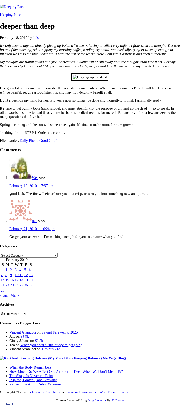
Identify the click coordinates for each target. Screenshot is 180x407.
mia (34, 221)
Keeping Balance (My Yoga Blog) (100, 358)
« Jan (4, 295)
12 (26, 275)
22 (7, 285)
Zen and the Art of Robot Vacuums (35, 384)
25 (21, 285)
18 (21, 280)
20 (31, 280)
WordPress (107, 392)
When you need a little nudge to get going (51, 345)
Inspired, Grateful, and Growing (33, 380)
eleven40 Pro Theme (45, 392)
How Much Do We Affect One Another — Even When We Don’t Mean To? (66, 372)
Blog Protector (97, 400)
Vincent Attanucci (22, 332)
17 (17, 280)
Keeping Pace (10, 15)
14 (2, 280)
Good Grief (47, 141)
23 (12, 285)
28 (2, 290)
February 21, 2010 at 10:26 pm (32, 229)
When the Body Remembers (30, 367)
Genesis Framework (81, 392)
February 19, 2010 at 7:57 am (31, 186)
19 (26, 280)
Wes (35, 178)
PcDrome (118, 400)
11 (21, 275)
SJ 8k (25, 336)
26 (26, 285)
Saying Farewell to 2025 (59, 332)
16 (12, 280)
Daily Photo (29, 141)
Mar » (15, 295)
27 (31, 285)
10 (17, 275)
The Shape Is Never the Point (31, 376)
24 (17, 285)
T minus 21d (50, 349)
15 (7, 280)
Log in (123, 392)
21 (2, 285)
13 (31, 275)
